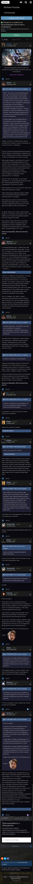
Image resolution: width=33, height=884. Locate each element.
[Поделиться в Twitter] (5, 858)
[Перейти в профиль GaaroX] (3, 83)
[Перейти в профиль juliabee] (3, 441)
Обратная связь (16, 878)
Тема (5, 877)
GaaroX (8, 83)
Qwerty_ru (20, 89)
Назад (5, 39)
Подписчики (15, 846)
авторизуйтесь (11, 832)
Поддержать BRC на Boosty (16, 18)
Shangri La (9, 682)
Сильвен (9, 593)
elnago (8, 540)
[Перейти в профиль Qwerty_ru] (3, 242)
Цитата (8, 79)
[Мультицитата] (3, 79)
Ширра (8, 421)
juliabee (9, 440)
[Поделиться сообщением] (30, 46)
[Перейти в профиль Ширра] (3, 422)
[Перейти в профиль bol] (3, 394)
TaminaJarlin (10, 524)
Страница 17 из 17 (16, 39)
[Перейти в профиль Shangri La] (3, 683)
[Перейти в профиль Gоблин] (3, 45)
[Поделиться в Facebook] (8, 858)
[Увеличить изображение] (16, 57)
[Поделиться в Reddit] (2, 858)
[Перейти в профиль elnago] (3, 541)
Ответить (16, 35)
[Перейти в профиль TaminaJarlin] (3, 525)
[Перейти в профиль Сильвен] (3, 594)
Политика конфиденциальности (18, 877)
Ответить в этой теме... (12, 840)
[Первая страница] (2, 39)
